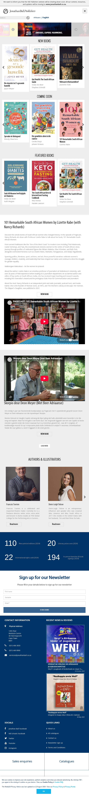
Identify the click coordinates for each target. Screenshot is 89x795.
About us (51, 728)
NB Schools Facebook (17, 733)
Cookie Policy (48, 782)
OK (44, 791)
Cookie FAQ (59, 782)
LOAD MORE (44, 446)
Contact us (52, 738)
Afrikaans (37, 17)
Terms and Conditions (56, 747)
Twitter (11, 738)
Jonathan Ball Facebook (18, 729)
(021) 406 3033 (14, 645)
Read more (14, 524)
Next (76, 29)
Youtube (12, 743)
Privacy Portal (70, 787)
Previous (13, 29)
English (45, 17)
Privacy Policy (58, 787)
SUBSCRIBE (44, 610)
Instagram (13, 748)
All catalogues (53, 733)
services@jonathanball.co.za (20, 655)
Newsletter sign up (55, 743)
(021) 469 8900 (14, 650)
